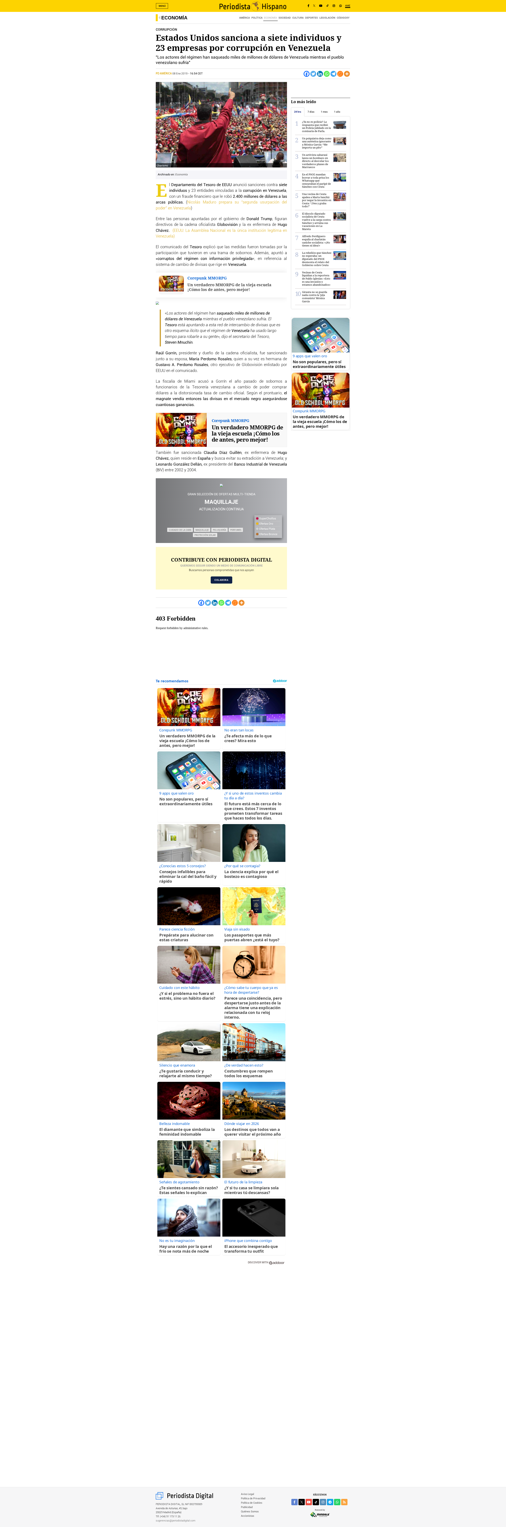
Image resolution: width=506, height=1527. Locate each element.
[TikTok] (327, 6)
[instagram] (323, 1502)
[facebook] (294, 1502)
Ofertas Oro (266, 523)
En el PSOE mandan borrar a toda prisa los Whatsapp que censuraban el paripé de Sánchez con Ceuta (316, 180)
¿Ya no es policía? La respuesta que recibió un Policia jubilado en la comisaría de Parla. (316, 126)
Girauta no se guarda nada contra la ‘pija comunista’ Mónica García (314, 296)
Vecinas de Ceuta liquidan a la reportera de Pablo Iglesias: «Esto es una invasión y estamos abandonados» (316, 278)
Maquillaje (202, 529)
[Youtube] (320, 6)
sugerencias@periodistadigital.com (175, 1520)
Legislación (327, 18)
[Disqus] (221, 1324)
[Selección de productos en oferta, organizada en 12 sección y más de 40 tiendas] (221, 485)
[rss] (344, 1502)
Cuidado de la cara (180, 529)
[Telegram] (333, 74)
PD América (164, 73)
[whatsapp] (340, 6)
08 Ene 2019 (180, 73)
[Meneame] (340, 74)
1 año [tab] (337, 111)
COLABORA (221, 580)
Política (256, 18)
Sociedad (284, 18)
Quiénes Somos (250, 1511)
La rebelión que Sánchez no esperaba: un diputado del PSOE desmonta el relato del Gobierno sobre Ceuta (316, 259)
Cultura (298, 18)
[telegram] (330, 1502)
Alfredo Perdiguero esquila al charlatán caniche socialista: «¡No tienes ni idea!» (316, 240)
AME (347, 6)
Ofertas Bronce (268, 534)
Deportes (311, 18)
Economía (174, 17)
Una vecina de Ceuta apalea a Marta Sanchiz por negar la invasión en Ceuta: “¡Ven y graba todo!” (316, 200)
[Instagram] (334, 6)
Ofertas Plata (267, 529)
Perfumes (235, 529)
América (244, 18)
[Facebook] (308, 6)
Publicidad (247, 1507)
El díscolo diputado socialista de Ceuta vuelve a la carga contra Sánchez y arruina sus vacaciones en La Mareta (316, 221)
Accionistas (247, 1516)
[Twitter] (313, 74)
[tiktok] (316, 1502)
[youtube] (309, 1502)
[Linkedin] (320, 74)
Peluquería (219, 529)
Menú (162, 6)
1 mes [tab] (324, 111)
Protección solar (205, 534)
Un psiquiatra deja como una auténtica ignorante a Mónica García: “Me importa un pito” (316, 143)
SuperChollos (267, 518)
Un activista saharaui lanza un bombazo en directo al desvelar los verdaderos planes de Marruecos (315, 161)
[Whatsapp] (327, 74)
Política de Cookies (251, 1503)
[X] (314, 6)
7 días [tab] (311, 111)
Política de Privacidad (253, 1498)
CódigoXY (343, 18)
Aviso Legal (247, 1494)
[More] (347, 74)
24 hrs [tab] (297, 111)
